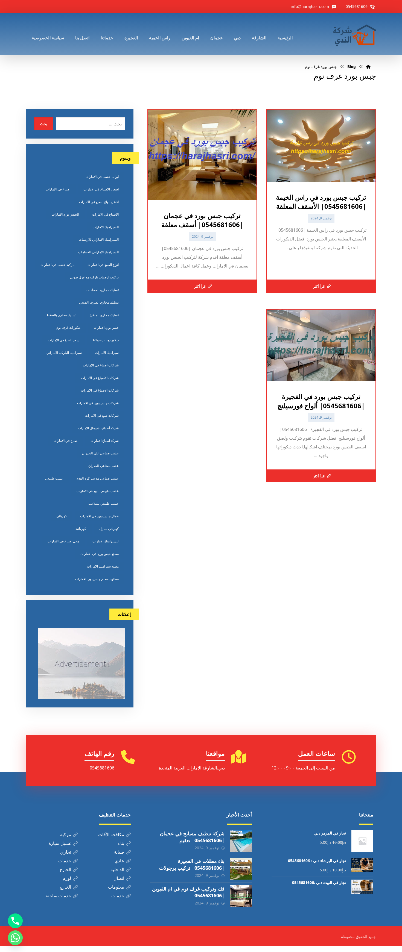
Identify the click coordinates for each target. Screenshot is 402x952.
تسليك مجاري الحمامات (102, 289)
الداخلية (117, 869)
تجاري (65, 852)
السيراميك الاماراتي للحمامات (98, 252)
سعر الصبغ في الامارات (63, 340)
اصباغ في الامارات (58, 189)
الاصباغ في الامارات (105, 214)
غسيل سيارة (60, 843)
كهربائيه (80, 528)
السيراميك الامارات (106, 227)
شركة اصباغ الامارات (105, 440)
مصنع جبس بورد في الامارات (99, 553)
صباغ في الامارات (65, 440)
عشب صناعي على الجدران (100, 453)
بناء (121, 843)
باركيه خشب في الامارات (57, 264)
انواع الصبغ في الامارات (103, 264)
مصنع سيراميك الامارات (103, 566)
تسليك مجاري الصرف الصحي (99, 302)
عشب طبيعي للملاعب (103, 503)
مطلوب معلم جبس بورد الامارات (97, 579)
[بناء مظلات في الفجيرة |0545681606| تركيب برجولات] (241, 869)
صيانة (119, 852)
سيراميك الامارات (107, 352)
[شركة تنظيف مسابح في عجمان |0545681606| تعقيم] (241, 841)
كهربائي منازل (109, 528)
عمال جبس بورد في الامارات (99, 516)
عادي (119, 861)
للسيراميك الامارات (105, 541)
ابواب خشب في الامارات (102, 176)
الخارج (65, 869)
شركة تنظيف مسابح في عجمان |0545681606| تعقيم (192, 837)
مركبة (65, 834)
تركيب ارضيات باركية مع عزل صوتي (94, 277)
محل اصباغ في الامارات (63, 541)
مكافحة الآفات (111, 834)
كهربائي (61, 516)
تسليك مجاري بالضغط (61, 315)
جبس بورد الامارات (106, 327)
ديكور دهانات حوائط (105, 340)
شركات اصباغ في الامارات (101, 365)
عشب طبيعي (54, 478)
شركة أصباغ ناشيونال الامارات (98, 428)
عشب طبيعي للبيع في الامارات (98, 491)
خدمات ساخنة (58, 896)
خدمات (64, 861)
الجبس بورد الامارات (65, 214)
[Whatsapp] (15, 937)
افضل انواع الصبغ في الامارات (99, 201)
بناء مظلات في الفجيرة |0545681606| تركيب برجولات (192, 864)
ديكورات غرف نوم (68, 327)
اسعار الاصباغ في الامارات (101, 189)
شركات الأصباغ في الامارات (100, 377)
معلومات (116, 887)
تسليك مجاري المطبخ (104, 315)
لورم (67, 878)
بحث (43, 123)
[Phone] (15, 920)
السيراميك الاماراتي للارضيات (99, 239)
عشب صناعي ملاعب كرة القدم (98, 478)
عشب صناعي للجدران (103, 465)
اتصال (118, 878)
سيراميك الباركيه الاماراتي (64, 352)
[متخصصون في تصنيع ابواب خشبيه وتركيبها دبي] (353, 34)
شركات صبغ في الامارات (102, 415)
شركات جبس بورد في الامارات (98, 403)
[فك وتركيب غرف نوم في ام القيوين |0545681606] (241, 896)
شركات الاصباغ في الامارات (100, 390)
